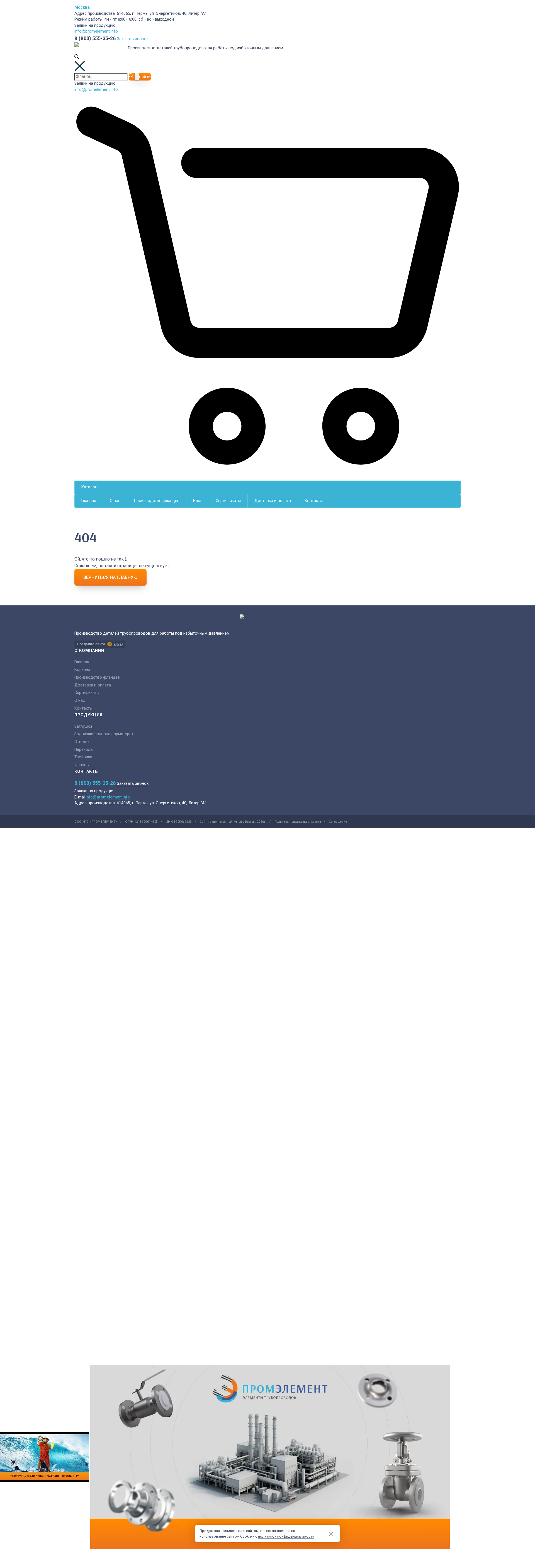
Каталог (89, 487)
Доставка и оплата (272, 500)
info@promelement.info (96, 31)
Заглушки (83, 726)
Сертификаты (228, 500)
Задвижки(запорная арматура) (103, 734)
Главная (88, 500)
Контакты (314, 500)
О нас (115, 500)
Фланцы (81, 765)
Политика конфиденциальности (297, 822)
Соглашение (338, 822)
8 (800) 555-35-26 (95, 38)
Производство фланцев (156, 500)
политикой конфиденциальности (286, 1536)
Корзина (82, 669)
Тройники (83, 757)
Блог (197, 500)
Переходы (83, 749)
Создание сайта (91, 644)
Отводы (81, 741)
